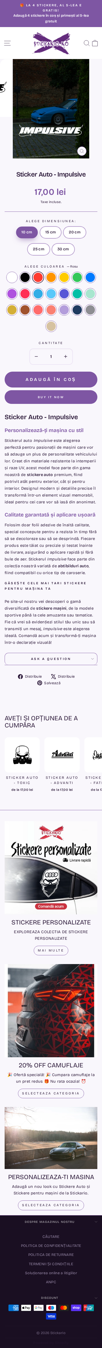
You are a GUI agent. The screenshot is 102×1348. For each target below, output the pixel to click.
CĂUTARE (51, 1236)
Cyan (38, 293)
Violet (12, 293)
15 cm (50, 232)
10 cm (26, 232)
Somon (51, 309)
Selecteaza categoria (51, 1093)
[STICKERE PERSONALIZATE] (51, 867)
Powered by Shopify (51, 1343)
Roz (25, 293)
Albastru (90, 277)
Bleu (51, 293)
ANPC (51, 1282)
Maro (25, 309)
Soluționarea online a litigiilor (51, 1273)
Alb (12, 277)
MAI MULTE (51, 950)
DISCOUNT (49, 1298)
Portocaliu (51, 277)
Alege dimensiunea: (51, 221)
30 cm (63, 249)
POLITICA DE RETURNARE (51, 1254)
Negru (25, 277)
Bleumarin (77, 309)
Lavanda (64, 309)
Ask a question (51, 659)
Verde (77, 277)
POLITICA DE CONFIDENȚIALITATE (51, 1245)
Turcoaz (77, 293)
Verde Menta (90, 293)
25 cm (38, 249)
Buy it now (51, 397)
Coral (38, 309)
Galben (64, 277)
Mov (64, 293)
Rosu (38, 277)
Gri (90, 309)
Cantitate (51, 343)
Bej (51, 326)
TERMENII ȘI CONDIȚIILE (51, 1264)
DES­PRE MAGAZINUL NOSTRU (50, 1222)
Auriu (12, 309)
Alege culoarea (51, 266)
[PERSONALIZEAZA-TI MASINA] (51, 1138)
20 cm (75, 232)
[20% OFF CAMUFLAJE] (51, 1010)
